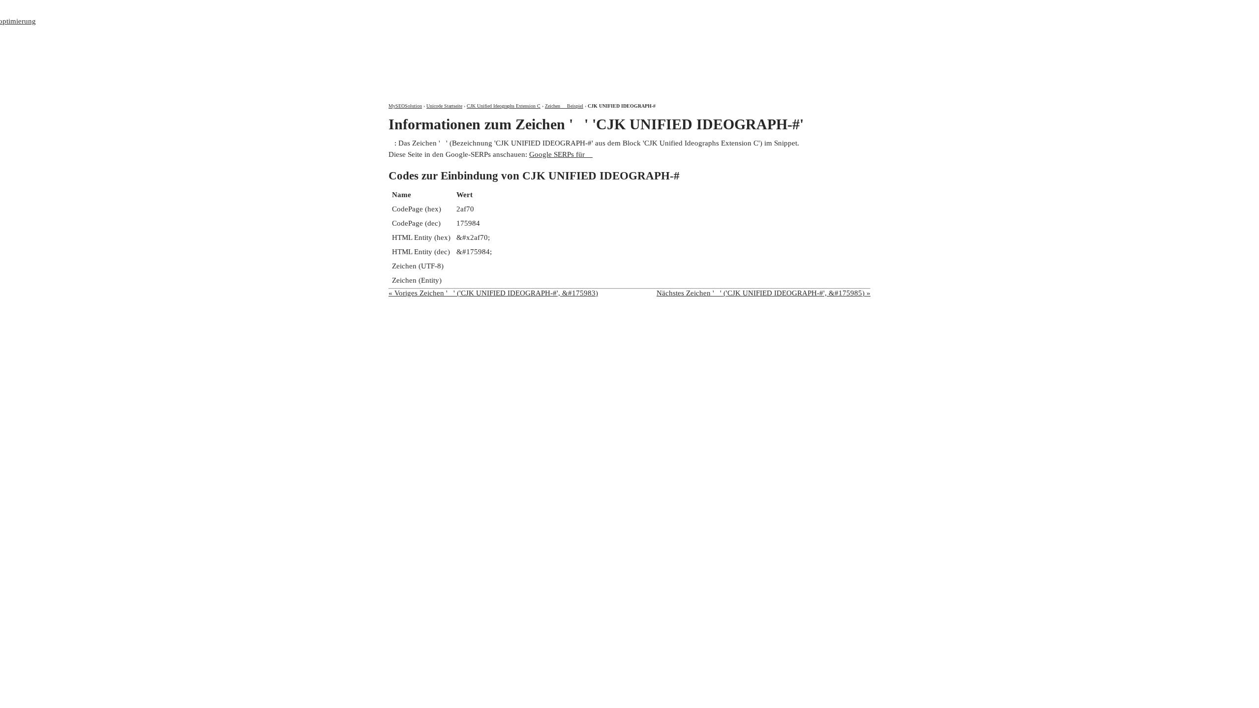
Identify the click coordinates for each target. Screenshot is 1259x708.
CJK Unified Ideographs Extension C (503, 106)
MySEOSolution (405, 106)
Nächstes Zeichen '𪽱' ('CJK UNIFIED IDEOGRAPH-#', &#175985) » (763, 293)
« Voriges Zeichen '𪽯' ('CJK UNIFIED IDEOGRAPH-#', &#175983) (493, 293)
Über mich (741, 8)
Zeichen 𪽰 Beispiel (564, 106)
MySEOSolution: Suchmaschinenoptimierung (504, 44)
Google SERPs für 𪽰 (561, 154)
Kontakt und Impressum (818, 8)
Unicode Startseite (444, 106)
